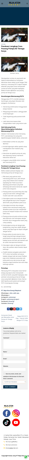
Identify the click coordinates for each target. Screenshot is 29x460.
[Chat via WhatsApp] (26, 457)
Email (5, 358)
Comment (6, 338)
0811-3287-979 (14, 293)
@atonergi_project (13, 299)
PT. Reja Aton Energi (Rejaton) (11, 290)
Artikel (3, 44)
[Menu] (2, 4)
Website (5, 366)
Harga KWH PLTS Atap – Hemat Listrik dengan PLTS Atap (22, 318)
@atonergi (12, 297)
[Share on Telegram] (20, 309)
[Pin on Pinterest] (14, 309)
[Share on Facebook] (8, 309)
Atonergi (11, 301)
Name (5, 351)
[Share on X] (11, 309)
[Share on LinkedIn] (17, 309)
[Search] (27, 3)
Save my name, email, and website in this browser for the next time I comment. (13, 376)
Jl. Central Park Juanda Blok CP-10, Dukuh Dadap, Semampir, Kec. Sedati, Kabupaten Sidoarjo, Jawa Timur (16, 437)
